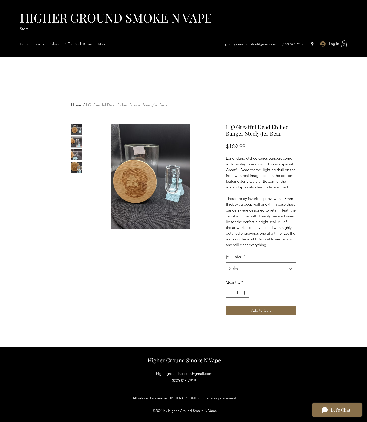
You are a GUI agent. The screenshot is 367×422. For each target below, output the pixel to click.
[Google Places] (312, 43)
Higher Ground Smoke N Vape (184, 360)
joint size (236, 256)
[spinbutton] (237, 292)
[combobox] (261, 268)
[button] (344, 43)
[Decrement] (230, 292)
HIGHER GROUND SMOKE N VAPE (116, 17)
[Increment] (245, 292)
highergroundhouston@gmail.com (249, 44)
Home (76, 105)
